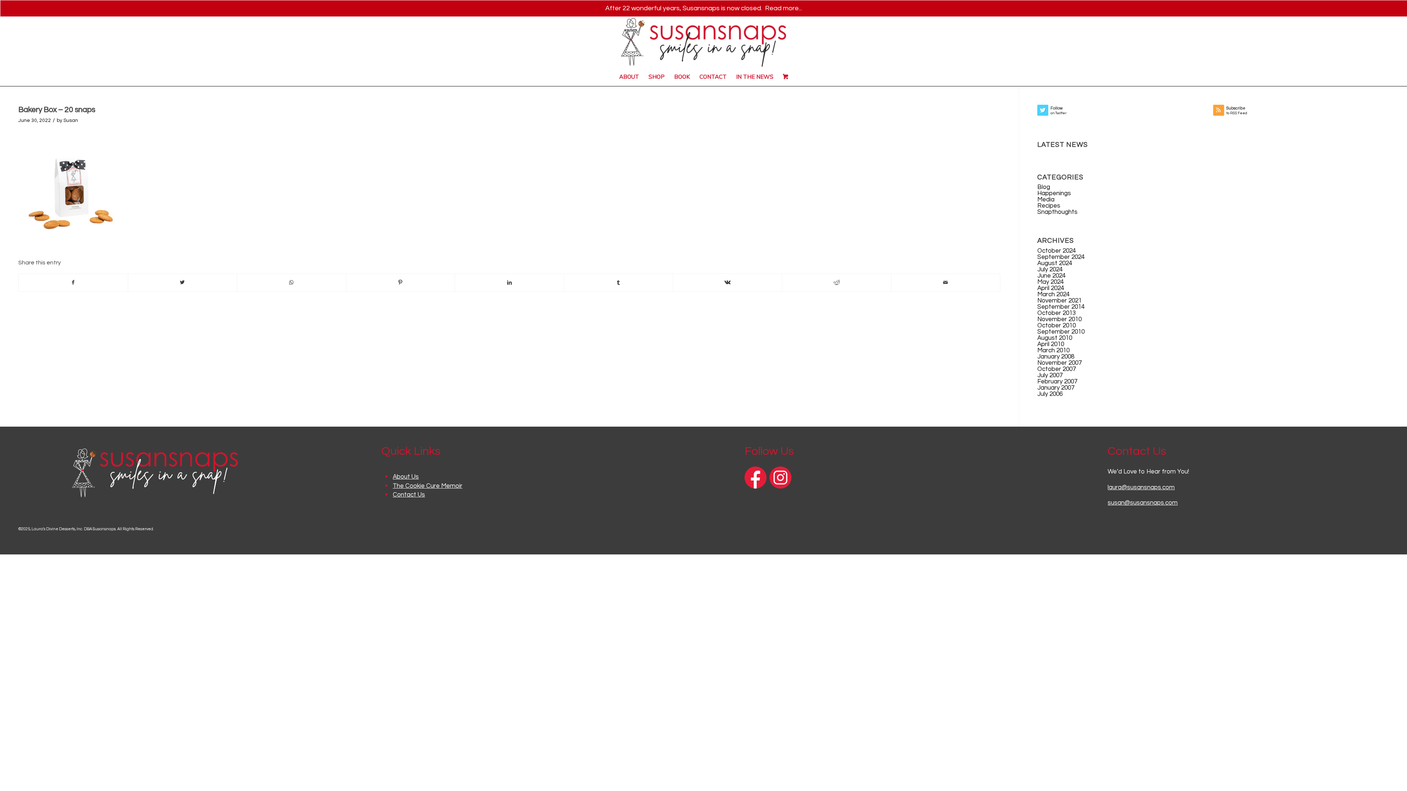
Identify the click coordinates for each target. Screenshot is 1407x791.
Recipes (1048, 206)
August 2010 (1054, 338)
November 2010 (1059, 319)
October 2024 (1056, 251)
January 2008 (1055, 356)
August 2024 (1054, 263)
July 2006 (1050, 394)
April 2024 (1050, 288)
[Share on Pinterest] (400, 282)
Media (1046, 199)
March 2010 (1053, 350)
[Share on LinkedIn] (509, 282)
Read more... (783, 8)
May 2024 (1050, 282)
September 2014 (1061, 307)
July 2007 (1050, 375)
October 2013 (1056, 313)
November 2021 (1059, 300)
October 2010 (1056, 325)
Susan (70, 120)
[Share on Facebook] (73, 282)
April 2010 (1050, 344)
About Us (406, 477)
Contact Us (409, 494)
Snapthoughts (1057, 212)
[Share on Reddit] (836, 282)
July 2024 (1050, 269)
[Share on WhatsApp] (291, 282)
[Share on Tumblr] (618, 282)
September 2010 (1061, 331)
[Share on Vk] (727, 282)
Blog (1043, 187)
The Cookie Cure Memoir (427, 486)
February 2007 (1057, 381)
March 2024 (1053, 294)
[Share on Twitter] (182, 282)
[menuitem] (629, 77)
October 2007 (1056, 369)
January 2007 (1055, 388)
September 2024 (1061, 257)
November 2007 (1059, 363)
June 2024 (1051, 275)
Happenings (1054, 193)
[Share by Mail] (945, 282)
